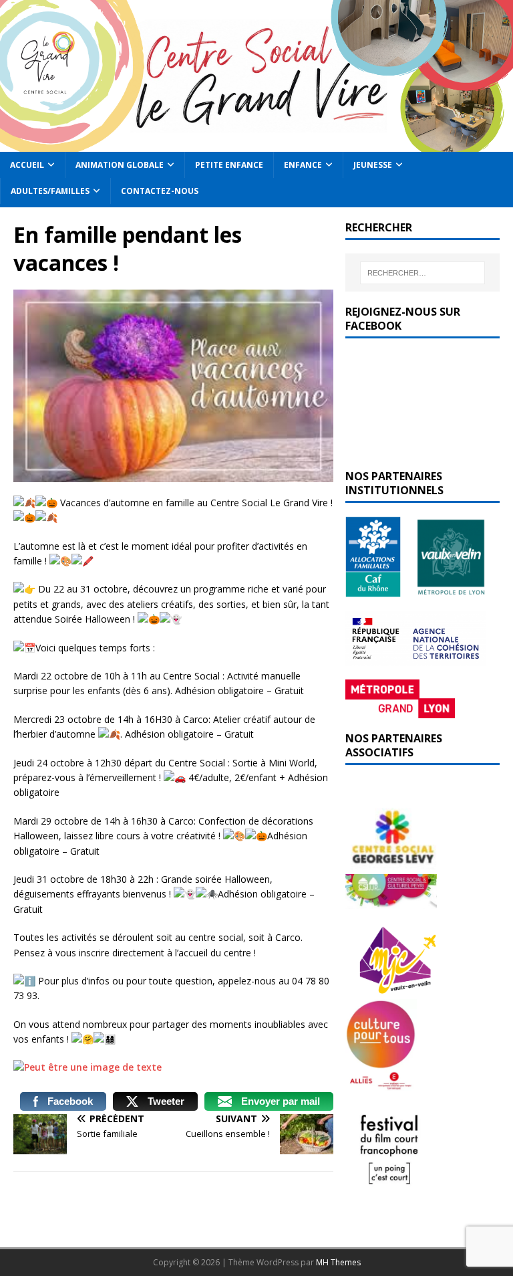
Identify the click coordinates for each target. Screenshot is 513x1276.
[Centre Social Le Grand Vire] (256, 143)
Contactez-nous (159, 191)
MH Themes (338, 1262)
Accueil (27, 165)
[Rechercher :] (422, 272)
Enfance (303, 165)
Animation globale (119, 165)
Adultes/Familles (50, 191)
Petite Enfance (229, 165)
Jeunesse (372, 165)
